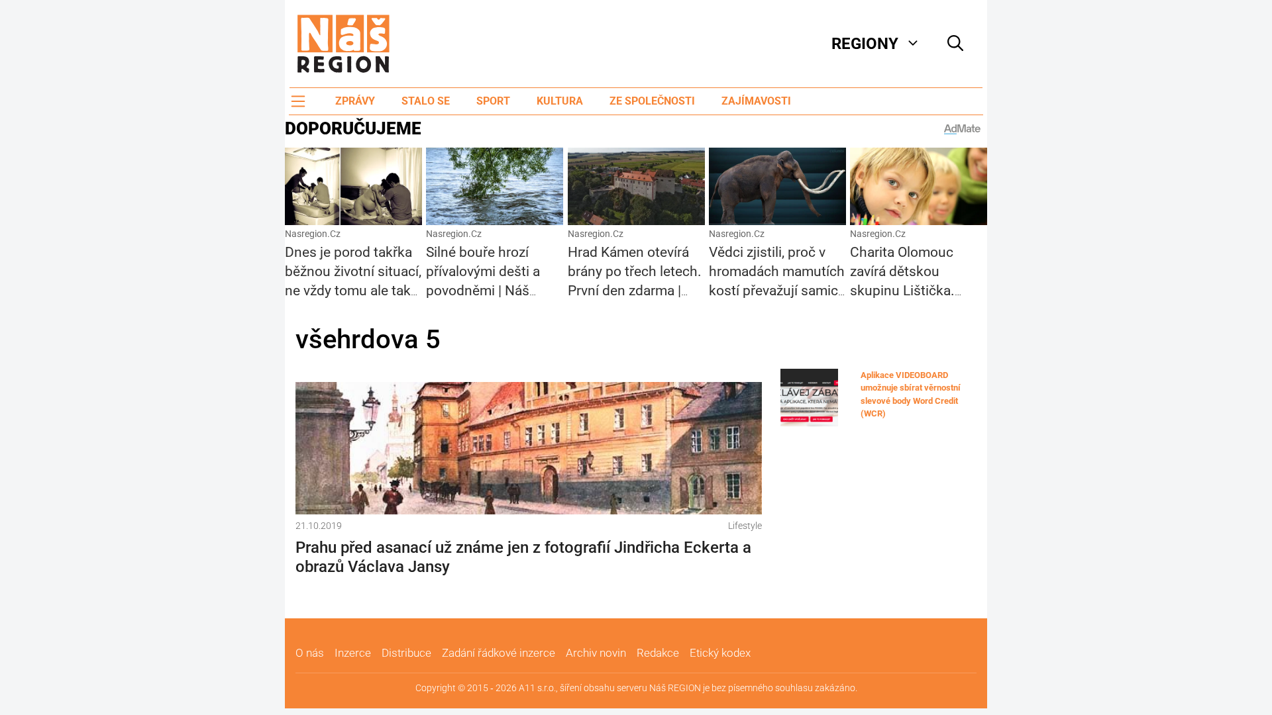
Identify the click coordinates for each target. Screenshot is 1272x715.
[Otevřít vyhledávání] (955, 44)
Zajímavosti (756, 101)
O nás (309, 652)
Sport (493, 101)
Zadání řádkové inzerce (498, 652)
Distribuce (406, 652)
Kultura (560, 101)
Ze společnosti (652, 101)
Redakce (658, 652)
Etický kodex (720, 652)
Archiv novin (596, 652)
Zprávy (355, 101)
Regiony (864, 43)
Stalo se (425, 101)
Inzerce (353, 652)
